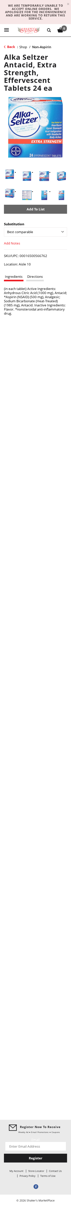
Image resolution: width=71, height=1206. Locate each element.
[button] (9, 174)
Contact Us (55, 1171)
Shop (23, 47)
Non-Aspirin (41, 47)
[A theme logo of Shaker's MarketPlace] (28, 30)
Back (10, 46)
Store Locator (36, 1171)
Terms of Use (47, 1176)
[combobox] (35, 232)
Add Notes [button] (12, 243)
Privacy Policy (28, 1176)
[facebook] (35, 1186)
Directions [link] (35, 276)
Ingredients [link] (13, 276)
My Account (16, 1171)
